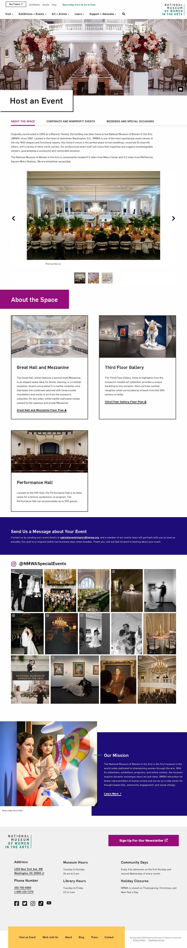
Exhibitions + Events (32, 14)
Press (94, 937)
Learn (79, 14)
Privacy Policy (139, 940)
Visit (8, 14)
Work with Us (50, 937)
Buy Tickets (14, 4)
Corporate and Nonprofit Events (71, 121)
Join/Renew (34, 4)
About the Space (23, 121)
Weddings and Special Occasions (130, 121)
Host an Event (27, 937)
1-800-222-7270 (23, 891)
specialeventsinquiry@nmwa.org (79, 537)
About (68, 937)
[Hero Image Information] (181, 89)
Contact (109, 937)
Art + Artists (60, 14)
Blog (81, 937)
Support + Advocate (102, 14)
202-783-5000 (22, 887)
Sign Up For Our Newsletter (141, 840)
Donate (46, 4)
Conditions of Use (156, 940)
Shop (54, 4)
